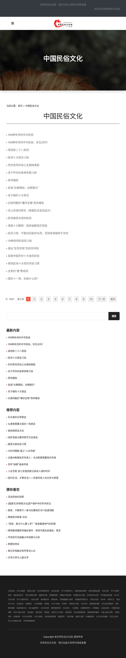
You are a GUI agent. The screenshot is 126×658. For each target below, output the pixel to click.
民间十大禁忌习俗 (18, 157)
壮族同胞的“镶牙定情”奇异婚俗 (26, 203)
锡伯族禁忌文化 (16, 430)
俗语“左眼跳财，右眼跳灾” (23, 187)
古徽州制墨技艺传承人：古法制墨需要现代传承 (32, 457)
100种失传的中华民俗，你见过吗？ (28, 142)
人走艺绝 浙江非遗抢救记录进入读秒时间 (29, 471)
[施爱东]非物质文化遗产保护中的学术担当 (29, 503)
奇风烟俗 (13, 180)
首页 (20, 105)
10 (91, 299)
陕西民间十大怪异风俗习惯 (23, 263)
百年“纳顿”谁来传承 (18, 464)
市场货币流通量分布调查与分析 (24, 537)
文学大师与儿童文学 (18, 557)
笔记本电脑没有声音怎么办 (21, 550)
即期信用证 (13, 543)
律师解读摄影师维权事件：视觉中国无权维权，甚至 (34, 530)
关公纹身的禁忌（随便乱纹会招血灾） (30, 210)
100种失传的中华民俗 (20, 134)
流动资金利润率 (16, 496)
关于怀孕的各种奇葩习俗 (22, 172)
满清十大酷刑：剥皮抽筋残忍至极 (27, 225)
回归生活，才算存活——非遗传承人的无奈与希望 (33, 477)
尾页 (113, 299)
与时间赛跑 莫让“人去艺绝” (22, 450)
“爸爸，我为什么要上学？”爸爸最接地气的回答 (32, 523)
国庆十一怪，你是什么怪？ (23, 278)
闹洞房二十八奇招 (18, 150)
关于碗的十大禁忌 (18, 195)
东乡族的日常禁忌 (17, 417)
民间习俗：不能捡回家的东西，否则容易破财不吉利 (38, 233)
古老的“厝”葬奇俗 (18, 271)
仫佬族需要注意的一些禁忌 (21, 423)
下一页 (101, 299)
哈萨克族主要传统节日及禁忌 (23, 437)
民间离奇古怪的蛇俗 (20, 218)
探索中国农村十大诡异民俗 (23, 256)
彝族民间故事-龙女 (17, 517)
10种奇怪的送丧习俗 (20, 240)
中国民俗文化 (32, 105)
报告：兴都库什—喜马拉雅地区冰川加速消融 (31, 510)
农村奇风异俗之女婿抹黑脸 (23, 165)
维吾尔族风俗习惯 (17, 444)
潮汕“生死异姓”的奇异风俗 (23, 248)
